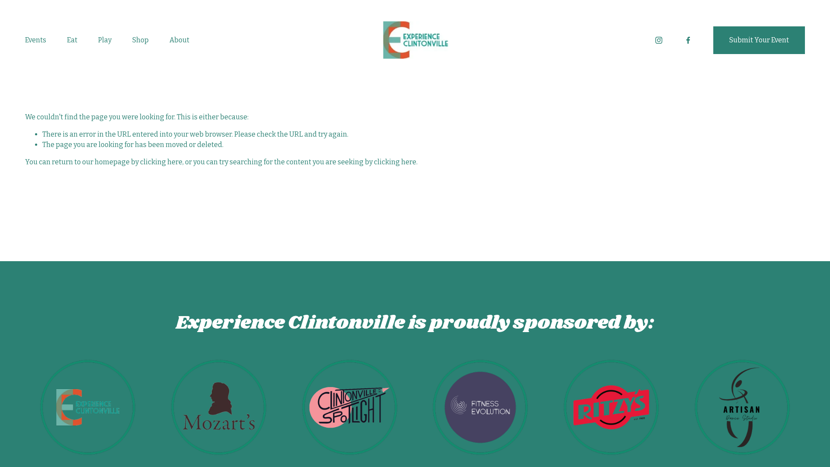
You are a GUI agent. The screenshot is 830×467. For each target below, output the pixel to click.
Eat (72, 40)
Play (105, 40)
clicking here (161, 162)
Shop (140, 40)
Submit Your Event (759, 40)
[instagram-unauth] (658, 40)
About (179, 40)
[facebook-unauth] (688, 40)
